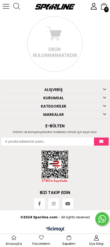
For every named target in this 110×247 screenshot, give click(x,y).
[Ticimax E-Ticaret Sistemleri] (55, 229)
